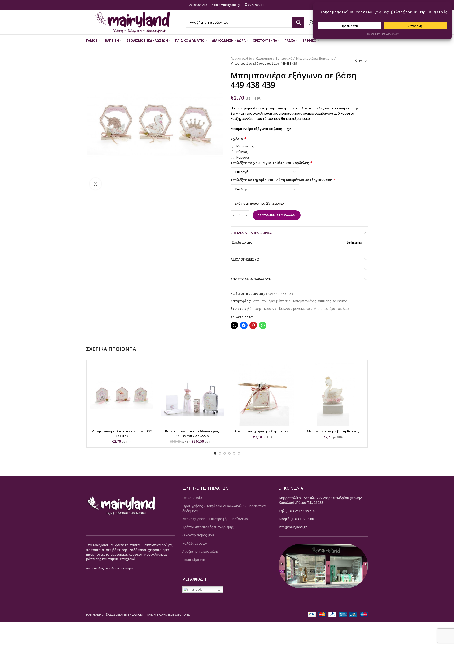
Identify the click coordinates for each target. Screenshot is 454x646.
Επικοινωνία (192, 497)
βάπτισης (254, 309)
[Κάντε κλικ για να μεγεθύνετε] (95, 184)
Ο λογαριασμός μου (198, 535)
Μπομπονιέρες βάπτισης (314, 58)
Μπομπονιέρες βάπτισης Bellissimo (320, 301)
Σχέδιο (238, 138)
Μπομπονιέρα (324, 309)
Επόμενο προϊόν (365, 61)
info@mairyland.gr (227, 5)
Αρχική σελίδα (241, 58)
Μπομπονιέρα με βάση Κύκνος (333, 431)
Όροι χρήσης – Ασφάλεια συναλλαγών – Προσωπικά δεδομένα (224, 508)
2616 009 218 (197, 5)
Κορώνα (242, 157)
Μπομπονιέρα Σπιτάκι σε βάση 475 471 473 (121, 433)
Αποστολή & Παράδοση (251, 279)
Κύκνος (242, 151)
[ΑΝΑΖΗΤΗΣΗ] (298, 22)
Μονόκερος (245, 146)
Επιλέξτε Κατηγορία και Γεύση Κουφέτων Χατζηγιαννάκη (283, 179)
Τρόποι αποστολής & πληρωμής (208, 527)
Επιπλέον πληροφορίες (251, 232)
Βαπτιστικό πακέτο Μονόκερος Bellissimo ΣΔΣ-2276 (192, 433)
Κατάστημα (264, 58)
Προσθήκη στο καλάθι (277, 215)
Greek (196, 589)
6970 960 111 (256, 5)
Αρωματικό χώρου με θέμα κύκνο (263, 431)
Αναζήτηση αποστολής (200, 551)
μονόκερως (301, 309)
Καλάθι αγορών (194, 543)
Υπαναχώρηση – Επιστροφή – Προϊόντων (215, 519)
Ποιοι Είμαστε (193, 559)
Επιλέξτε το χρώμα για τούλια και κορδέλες (271, 162)
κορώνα (270, 309)
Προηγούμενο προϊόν (356, 61)
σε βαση (344, 309)
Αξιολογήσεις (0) (245, 259)
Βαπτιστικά (284, 58)
